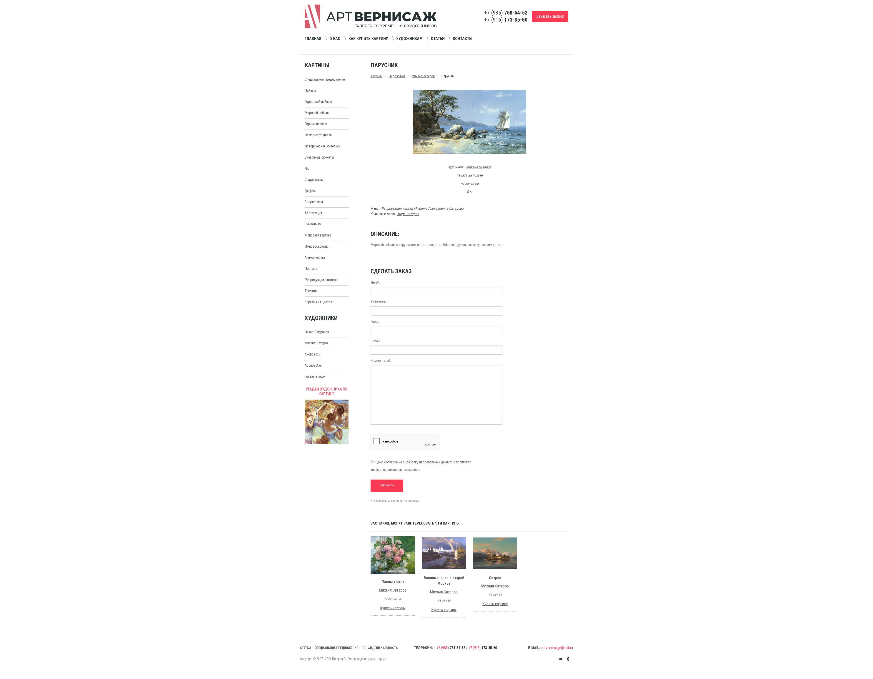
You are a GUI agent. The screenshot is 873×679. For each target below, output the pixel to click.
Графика (310, 191)
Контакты (462, 38)
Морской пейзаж (317, 113)
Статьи (438, 38)
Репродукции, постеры (321, 280)
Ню (307, 168)
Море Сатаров (408, 214)
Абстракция (313, 213)
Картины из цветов (318, 302)
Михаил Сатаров (317, 343)
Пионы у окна (392, 581)
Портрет (311, 268)
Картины (376, 76)
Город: (375, 321)
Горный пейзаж (316, 124)
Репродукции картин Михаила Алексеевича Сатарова (422, 208)
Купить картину (392, 608)
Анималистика (315, 257)
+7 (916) (505, 20)
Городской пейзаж (318, 101)
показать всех (315, 376)
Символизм (313, 224)
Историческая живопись (323, 146)
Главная (313, 38)
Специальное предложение (325, 79)
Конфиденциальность (380, 648)
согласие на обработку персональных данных (418, 462)
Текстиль (311, 291)
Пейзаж (310, 90)
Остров (495, 577)
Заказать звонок (550, 16)
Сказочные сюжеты (319, 157)
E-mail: (375, 341)
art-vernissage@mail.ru (557, 648)
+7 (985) (505, 13)
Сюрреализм (314, 179)
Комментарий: (381, 360)
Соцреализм (314, 202)
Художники (397, 76)
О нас (334, 38)
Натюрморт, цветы (318, 135)
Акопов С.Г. (313, 354)
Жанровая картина (318, 235)
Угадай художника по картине (327, 391)
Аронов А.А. (313, 365)
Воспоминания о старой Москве (444, 580)
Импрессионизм (317, 246)
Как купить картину (368, 38)
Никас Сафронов (317, 332)
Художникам (409, 38)
